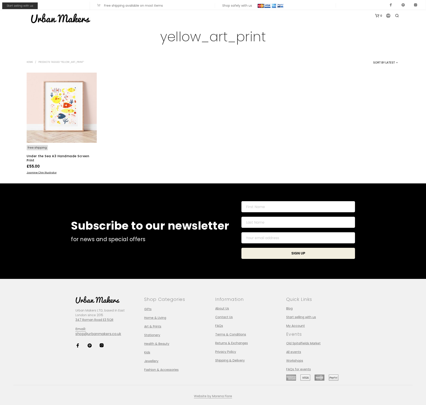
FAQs (219, 326)
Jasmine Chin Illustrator (42, 172)
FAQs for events (298, 369)
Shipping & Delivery (230, 360)
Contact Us (224, 317)
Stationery (152, 335)
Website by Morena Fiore (213, 396)
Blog (289, 308)
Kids (147, 352)
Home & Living (155, 318)
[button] (378, 16)
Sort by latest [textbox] (384, 62)
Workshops (294, 360)
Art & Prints (152, 326)
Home (30, 62)
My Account (295, 326)
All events (293, 352)
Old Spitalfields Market (303, 343)
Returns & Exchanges (231, 343)
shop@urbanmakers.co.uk (98, 333)
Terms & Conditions (230, 334)
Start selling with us (20, 6)
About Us (222, 308)
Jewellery (151, 361)
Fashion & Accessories (161, 369)
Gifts (148, 309)
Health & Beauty (156, 343)
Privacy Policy (225, 351)
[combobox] (376, 63)
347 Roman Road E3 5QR (94, 320)
